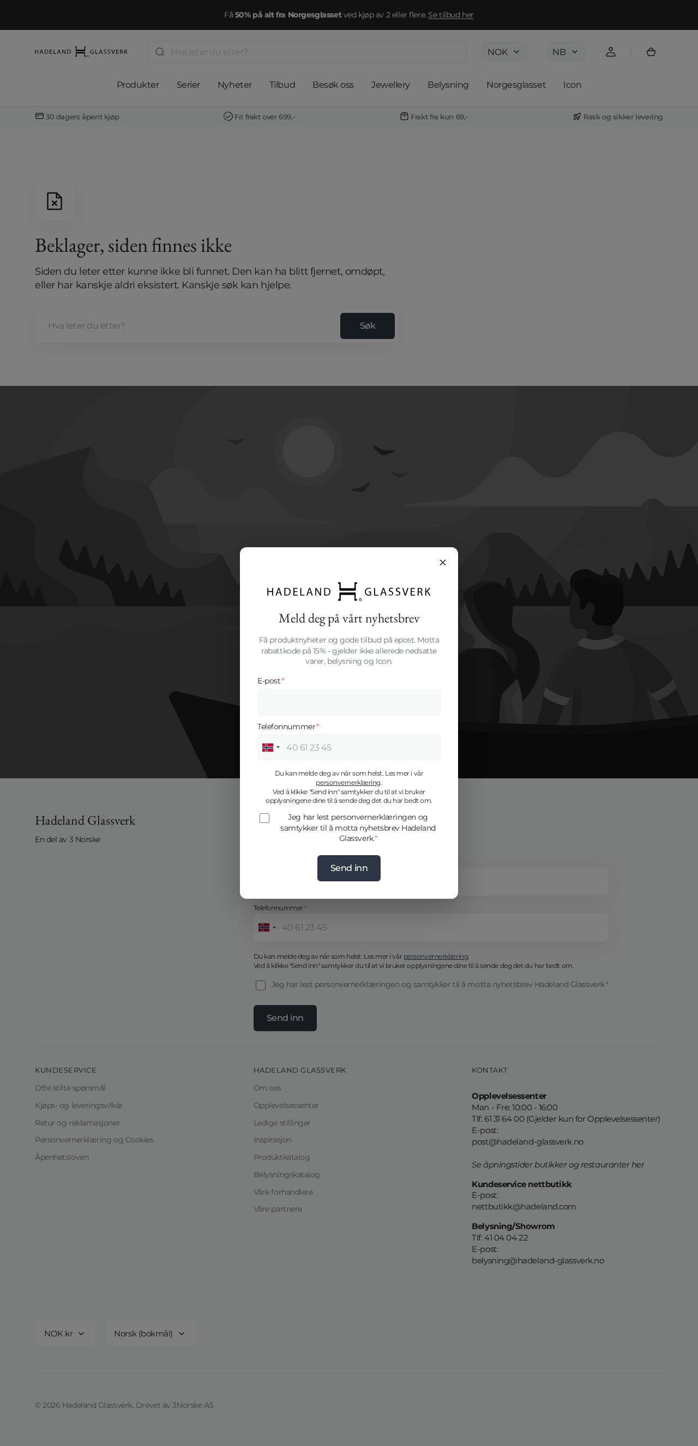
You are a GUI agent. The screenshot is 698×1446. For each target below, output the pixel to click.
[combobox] (270, 747)
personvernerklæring (348, 782)
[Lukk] (443, 562)
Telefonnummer (288, 726)
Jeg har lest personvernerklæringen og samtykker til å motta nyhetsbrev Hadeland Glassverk (358, 827)
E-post (270, 681)
